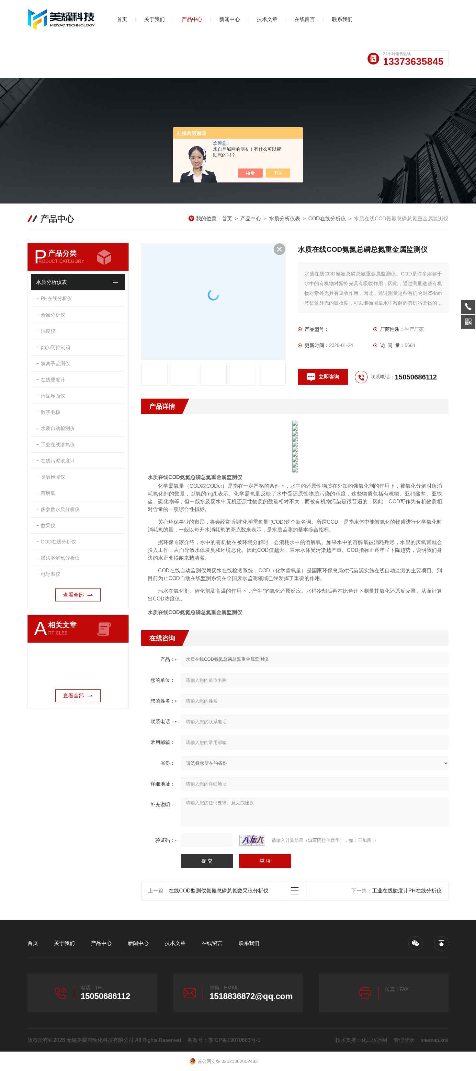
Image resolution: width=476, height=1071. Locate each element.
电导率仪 (50, 574)
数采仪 (48, 525)
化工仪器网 (374, 1040)
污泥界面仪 (53, 396)
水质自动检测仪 (58, 428)
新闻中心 (229, 19)
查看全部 (73, 595)
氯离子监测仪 (55, 363)
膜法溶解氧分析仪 (60, 558)
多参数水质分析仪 (60, 509)
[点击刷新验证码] (252, 840)
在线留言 (304, 19)
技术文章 (267, 19)
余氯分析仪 (53, 315)
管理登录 (404, 1040)
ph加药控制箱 (55, 347)
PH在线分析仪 (56, 298)
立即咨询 (329, 376)
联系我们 (342, 19)
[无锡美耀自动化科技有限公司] (62, 19)
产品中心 (192, 19)
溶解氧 (48, 493)
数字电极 (50, 412)
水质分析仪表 (284, 218)
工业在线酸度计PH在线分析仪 (407, 890)
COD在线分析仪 (327, 218)
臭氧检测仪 (53, 477)
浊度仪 (48, 331)
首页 (122, 19)
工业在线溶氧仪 (58, 444)
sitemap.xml (434, 1040)
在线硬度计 (53, 379)
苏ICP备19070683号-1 (234, 1040)
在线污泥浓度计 (58, 460)
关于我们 (154, 19)
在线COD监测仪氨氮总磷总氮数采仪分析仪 (218, 890)
